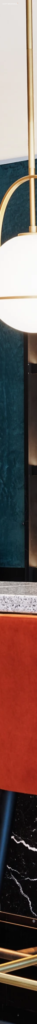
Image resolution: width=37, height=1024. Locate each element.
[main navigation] (33, 4)
